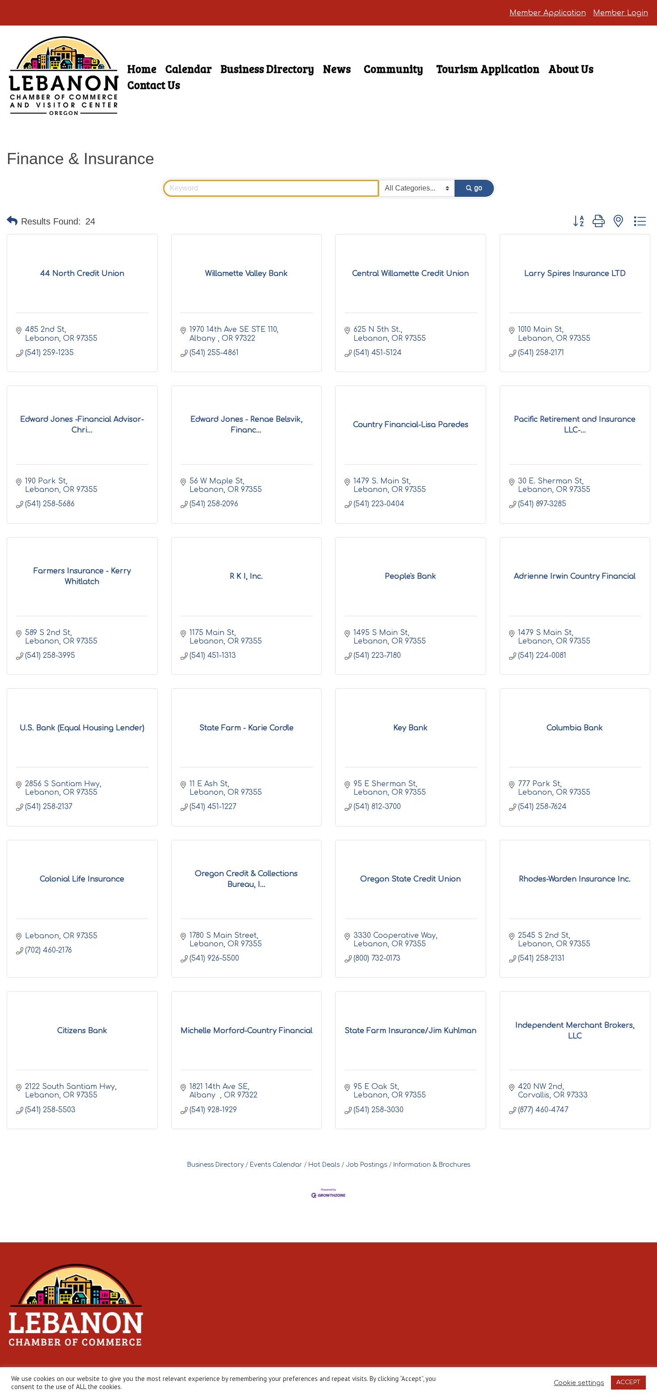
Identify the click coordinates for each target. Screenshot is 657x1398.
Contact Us (153, 84)
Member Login (620, 13)
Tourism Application (487, 68)
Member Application (548, 13)
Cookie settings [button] (579, 1382)
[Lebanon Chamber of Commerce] (63, 99)
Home (141, 68)
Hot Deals (324, 1164)
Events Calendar (276, 1164)
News (337, 68)
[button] (12, 221)
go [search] (478, 187)
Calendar (188, 68)
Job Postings (366, 1164)
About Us (571, 68)
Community (393, 68)
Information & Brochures (431, 1164)
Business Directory (267, 68)
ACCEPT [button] (628, 1382)
